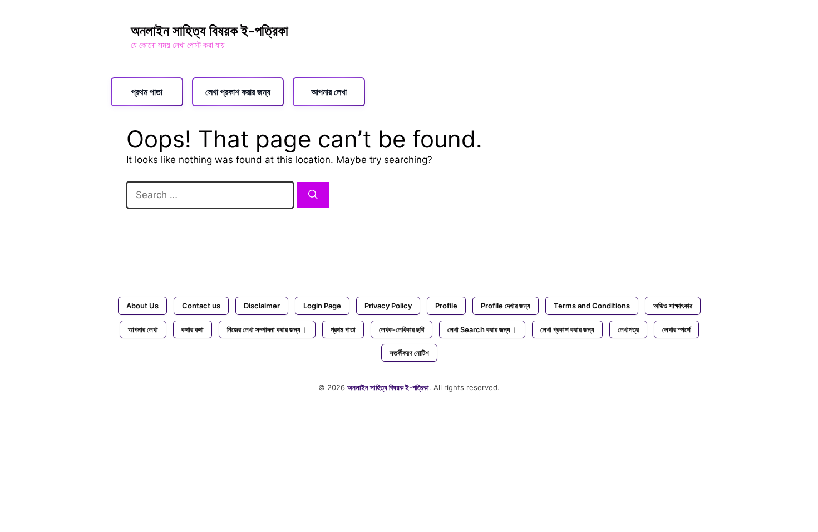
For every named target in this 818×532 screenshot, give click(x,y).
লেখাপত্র (628, 329)
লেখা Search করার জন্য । (482, 329)
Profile (446, 305)
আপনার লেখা (329, 91)
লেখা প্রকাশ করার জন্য (237, 91)
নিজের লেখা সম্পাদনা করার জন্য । (267, 329)
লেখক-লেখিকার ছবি (401, 329)
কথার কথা (192, 329)
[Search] (313, 195)
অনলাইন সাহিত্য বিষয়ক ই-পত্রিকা (209, 30)
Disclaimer (262, 305)
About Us (142, 305)
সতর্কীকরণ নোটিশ (409, 352)
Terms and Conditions (592, 305)
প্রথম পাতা (146, 91)
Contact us (201, 305)
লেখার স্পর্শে (676, 329)
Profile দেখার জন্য (505, 305)
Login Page (322, 305)
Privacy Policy (388, 305)
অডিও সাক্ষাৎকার (672, 305)
